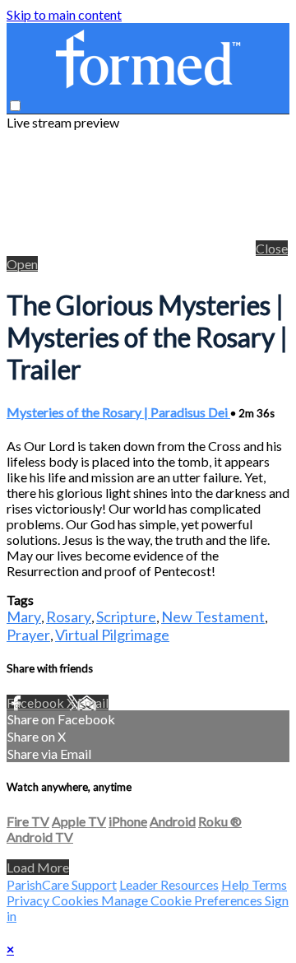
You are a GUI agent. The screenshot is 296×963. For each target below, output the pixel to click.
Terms (269, 884)
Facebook (37, 702)
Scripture (126, 616)
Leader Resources (169, 884)
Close (272, 248)
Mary (24, 616)
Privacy (29, 900)
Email (93, 702)
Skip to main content (64, 14)
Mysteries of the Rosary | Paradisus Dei (118, 412)
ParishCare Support (62, 884)
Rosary (68, 616)
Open (22, 264)
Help (236, 884)
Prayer (28, 635)
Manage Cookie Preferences (183, 900)
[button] (15, 105)
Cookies (76, 900)
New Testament (213, 616)
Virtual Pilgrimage (112, 635)
